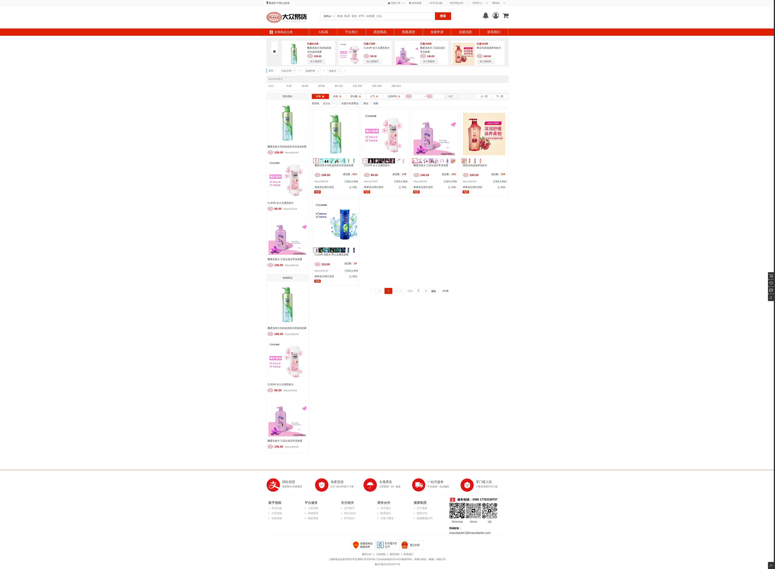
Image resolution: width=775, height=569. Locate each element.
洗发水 (332, 70)
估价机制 (276, 518)
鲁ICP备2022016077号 (387, 564)
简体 (497, 3)
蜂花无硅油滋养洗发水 (489, 47)
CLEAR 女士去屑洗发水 (377, 47)
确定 (450, 96)
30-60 (305, 86)
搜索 (443, 16)
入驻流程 (313, 508)
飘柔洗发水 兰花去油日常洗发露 (431, 165)
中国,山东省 (283, 3)
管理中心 (477, 3)
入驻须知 (276, 513)
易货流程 (313, 518)
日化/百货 (286, 70)
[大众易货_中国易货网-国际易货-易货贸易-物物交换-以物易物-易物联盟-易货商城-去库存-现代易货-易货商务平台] (286, 17)
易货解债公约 (425, 518)
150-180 (376, 86)
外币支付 (349, 518)
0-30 (289, 86)
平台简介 (351, 32)
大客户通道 (387, 518)
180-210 (396, 86)
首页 (270, 70)
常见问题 (437, 3)
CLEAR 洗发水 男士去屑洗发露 (331, 254)
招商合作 (458, 3)
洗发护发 (310, 70)
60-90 (321, 86)
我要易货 (408, 32)
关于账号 (349, 508)
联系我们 (493, 32)
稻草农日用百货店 (324, 187)
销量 (318, 96)
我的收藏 (416, 3)
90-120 (339, 86)
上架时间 (392, 96)
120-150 (357, 86)
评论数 (354, 96)
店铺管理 (313, 513)
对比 (354, 187)
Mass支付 (350, 513)
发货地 (326, 103)
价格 (335, 96)
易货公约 (422, 513)
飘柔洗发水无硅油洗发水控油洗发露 (334, 165)
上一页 (484, 96)
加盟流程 (465, 32)
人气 (372, 96)
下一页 (499, 96)
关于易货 (422, 508)
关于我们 (385, 508)
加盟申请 (436, 32)
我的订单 (395, 3)
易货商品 (380, 32)
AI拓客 (323, 32)
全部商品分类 (283, 32)
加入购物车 (316, 61)
